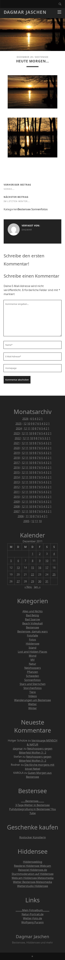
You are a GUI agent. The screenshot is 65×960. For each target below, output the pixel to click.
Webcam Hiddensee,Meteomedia (33, 878)
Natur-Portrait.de (33, 914)
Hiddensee (32, 643)
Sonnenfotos (39, 209)
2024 (19, 428)
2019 (17, 453)
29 (32, 581)
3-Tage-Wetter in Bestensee (32, 805)
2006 (21, 516)
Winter (32, 708)
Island (32, 647)
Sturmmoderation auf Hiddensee (33, 874)
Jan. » (37, 587)
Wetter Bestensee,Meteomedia (32, 882)
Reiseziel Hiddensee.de (32, 870)
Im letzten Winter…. (17, 201)
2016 (17, 467)
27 (18, 581)
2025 (19, 423)
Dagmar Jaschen (25, 12)
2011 (17, 492)
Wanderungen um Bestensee (32, 700)
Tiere (32, 692)
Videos (32, 696)
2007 (17, 511)
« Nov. (28, 587)
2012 (17, 487)
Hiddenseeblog (32, 862)
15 (32, 567)
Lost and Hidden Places (32, 652)
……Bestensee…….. (32, 801)
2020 (17, 448)
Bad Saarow (32, 619)
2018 (17, 458)
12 (25, 423)
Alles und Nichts (32, 611)
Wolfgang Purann (32, 922)
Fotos (32, 639)
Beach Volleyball (32, 623)
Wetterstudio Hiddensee (32, 886)
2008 (17, 506)
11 (29, 428)
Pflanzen (32, 672)
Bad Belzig (32, 615)
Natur (32, 664)
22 (32, 574)
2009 (17, 501)
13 (18, 567)
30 (39, 581)
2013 (17, 482)
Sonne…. (9, 188)
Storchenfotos (33, 688)
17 (46, 567)
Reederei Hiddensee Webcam (32, 866)
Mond (32, 656)
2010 (17, 497)
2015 (17, 472)
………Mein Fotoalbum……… (32, 910)
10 (28, 423)
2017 (17, 462)
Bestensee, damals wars (32, 631)
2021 (17, 443)
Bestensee (41, 57)
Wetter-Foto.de (32, 918)
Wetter (32, 704)
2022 (18, 438)
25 (54, 574)
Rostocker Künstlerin (32, 837)
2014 (17, 477)
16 (39, 567)
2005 (26, 521)
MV (32, 660)
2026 (25, 419)
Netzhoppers (32, 668)
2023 (17, 433)
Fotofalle (32, 635)
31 (46, 581)
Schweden (32, 676)
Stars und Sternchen (33, 684)
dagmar (27, 229)
